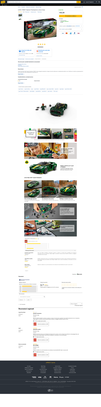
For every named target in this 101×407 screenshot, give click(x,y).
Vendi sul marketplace (29, 369)
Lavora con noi (29, 370)
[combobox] (41, 2)
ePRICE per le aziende (29, 367)
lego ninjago (32, 91)
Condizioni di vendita (72, 366)
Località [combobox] (28, 299)
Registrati (91, 2)
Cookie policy (72, 369)
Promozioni (43, 367)
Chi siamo (29, 366)
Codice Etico (43, 382)
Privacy (72, 367)
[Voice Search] (8, 2)
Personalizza (72, 370)
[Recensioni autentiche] (24, 280)
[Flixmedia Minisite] (40, 47)
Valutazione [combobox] (21, 299)
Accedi (87, 2)
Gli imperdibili (43, 372)
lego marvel (44, 91)
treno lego (55, 91)
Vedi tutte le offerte (39, 55)
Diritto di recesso (57, 370)
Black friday (43, 366)
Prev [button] (39, 134)
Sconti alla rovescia (43, 369)
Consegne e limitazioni (57, 367)
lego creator (50, 91)
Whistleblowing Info (61, 382)
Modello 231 (38, 382)
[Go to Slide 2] (20, 19)
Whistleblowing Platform (52, 382)
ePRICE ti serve (50, 362)
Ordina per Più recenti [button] (29, 250)
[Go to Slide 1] (20, 15)
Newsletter (29, 372)
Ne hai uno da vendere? (30, 58)
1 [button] (27, 270)
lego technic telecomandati (23, 91)
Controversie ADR (72, 372)
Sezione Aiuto (57, 366)
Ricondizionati (43, 370)
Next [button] (76, 134)
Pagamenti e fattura (57, 369)
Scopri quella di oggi (22, 55)
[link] (46, 285)
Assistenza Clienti (57, 372)
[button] (40, 29)
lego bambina (38, 91)
